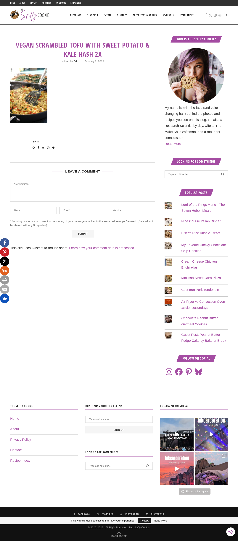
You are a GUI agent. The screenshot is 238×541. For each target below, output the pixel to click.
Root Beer (46, 3)
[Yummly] (4, 270)
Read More (173, 144)
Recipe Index (75, 3)
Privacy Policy (20, 439)
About (22, 3)
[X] (4, 261)
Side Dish (92, 15)
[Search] (226, 15)
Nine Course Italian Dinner (201, 221)
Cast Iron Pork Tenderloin (200, 290)
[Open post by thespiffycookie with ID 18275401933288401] (176, 468)
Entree (107, 15)
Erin (76, 61)
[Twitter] (210, 15)
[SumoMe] (4, 298)
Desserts (122, 15)
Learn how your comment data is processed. (102, 248)
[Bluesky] (198, 371)
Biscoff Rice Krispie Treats (200, 233)
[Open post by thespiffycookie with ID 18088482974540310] (176, 434)
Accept (145, 520)
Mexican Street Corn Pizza (201, 278)
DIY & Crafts (61, 3)
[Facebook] (206, 15)
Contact (33, 3)
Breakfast (76, 15)
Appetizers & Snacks (145, 15)
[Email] (4, 289)
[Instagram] (215, 15)
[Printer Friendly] (4, 280)
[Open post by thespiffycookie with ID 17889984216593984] (211, 468)
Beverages (168, 15)
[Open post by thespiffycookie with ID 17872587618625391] (211, 434)
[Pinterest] (219, 15)
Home (12, 3)
